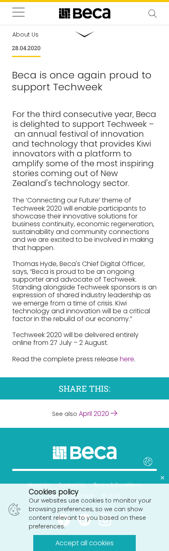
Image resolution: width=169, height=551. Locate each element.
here (127, 359)
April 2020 (95, 413)
